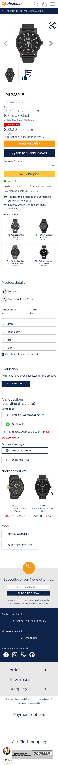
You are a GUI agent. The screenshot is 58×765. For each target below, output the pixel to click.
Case (9, 348)
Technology (13, 331)
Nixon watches (19, 534)
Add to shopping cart (31, 153)
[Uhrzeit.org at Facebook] (6, 655)
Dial (8, 340)
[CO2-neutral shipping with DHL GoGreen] (31, 754)
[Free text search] (36, 4)
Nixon (15, 505)
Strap (9, 323)
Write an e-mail (20, 460)
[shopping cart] (44, 4)
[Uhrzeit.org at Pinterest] (32, 655)
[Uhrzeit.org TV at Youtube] (23, 655)
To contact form (21, 450)
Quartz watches (20, 545)
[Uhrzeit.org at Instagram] (15, 655)
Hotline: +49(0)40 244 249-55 (28, 415)
